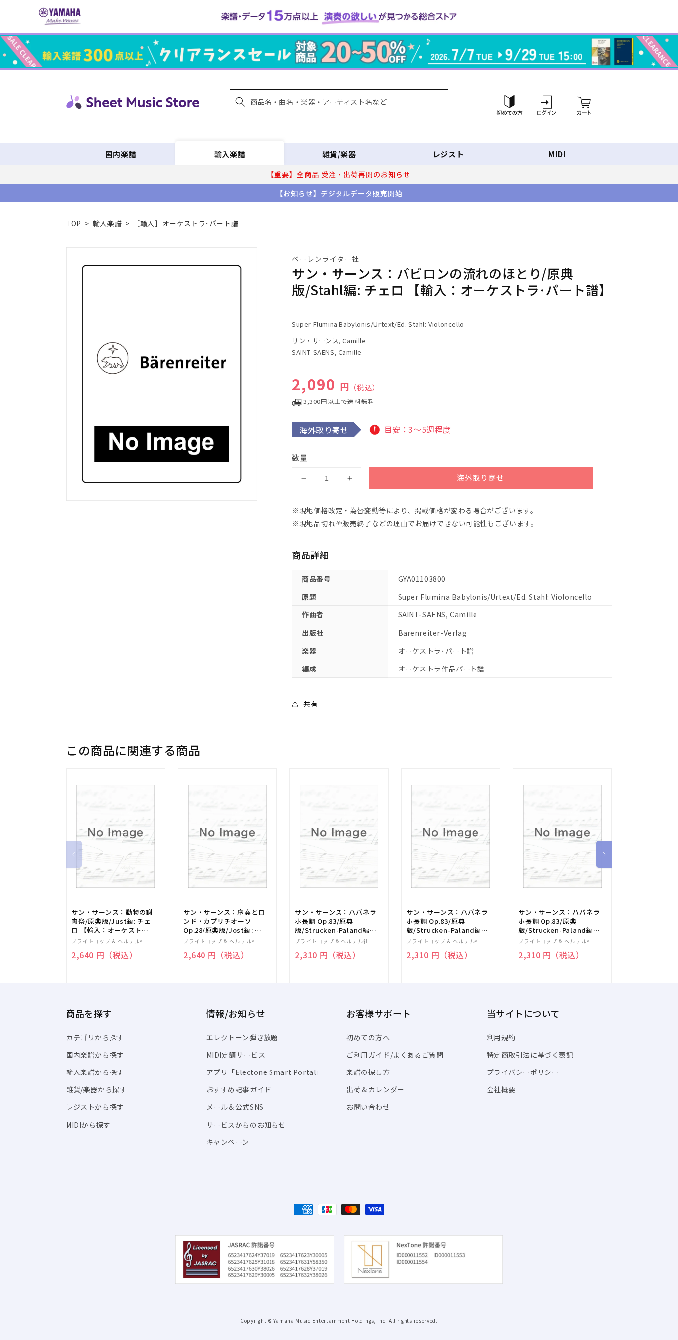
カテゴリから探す (95, 1037)
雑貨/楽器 (339, 154)
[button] (339, 101)
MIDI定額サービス (236, 1055)
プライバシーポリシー (523, 1072)
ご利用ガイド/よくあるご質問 (394, 1055)
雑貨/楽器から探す (96, 1089)
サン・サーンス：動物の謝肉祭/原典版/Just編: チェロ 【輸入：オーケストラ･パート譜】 (112, 921)
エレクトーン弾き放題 (242, 1037)
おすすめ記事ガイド (238, 1089)
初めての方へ (368, 1037)
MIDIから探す (88, 1125)
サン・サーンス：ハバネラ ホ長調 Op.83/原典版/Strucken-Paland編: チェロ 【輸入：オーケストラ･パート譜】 (447, 921)
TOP (73, 223)
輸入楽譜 (229, 154)
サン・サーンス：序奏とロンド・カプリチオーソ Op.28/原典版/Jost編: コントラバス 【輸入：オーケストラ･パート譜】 (224, 921)
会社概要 (501, 1089)
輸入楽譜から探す (95, 1072)
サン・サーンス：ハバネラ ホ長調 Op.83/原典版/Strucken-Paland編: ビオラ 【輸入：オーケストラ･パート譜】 (559, 921)
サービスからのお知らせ (246, 1125)
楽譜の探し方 (368, 1072)
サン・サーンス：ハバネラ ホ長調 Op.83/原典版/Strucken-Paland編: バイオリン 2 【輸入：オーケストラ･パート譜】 (335, 921)
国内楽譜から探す (95, 1055)
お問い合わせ (368, 1107)
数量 (300, 457)
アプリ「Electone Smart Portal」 (265, 1072)
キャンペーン (228, 1142)
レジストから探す (95, 1107)
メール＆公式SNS (235, 1107)
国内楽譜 (120, 154)
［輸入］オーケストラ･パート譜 (185, 223)
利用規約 (501, 1037)
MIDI (557, 154)
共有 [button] (310, 704)
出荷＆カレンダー (375, 1089)
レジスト (448, 154)
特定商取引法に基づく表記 (530, 1055)
